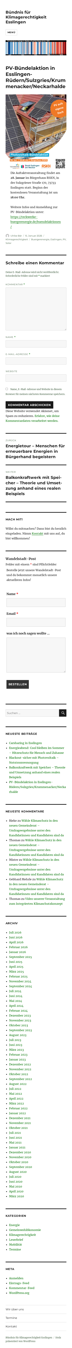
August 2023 (17, 1035)
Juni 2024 (15, 996)
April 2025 (16, 966)
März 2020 (16, 1196)
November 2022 (20, 1069)
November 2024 (20, 981)
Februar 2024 (18, 1010)
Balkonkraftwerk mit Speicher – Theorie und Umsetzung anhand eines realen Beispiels (37, 772)
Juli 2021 (15, 1132)
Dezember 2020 (20, 1152)
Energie (14, 1225)
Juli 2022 (15, 1089)
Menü (11, 32)
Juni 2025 (15, 962)
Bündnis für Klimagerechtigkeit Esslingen (26, 17)
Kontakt (37, 533)
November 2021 (20, 1123)
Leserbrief (16, 1239)
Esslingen (56, 239)
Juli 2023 (15, 1040)
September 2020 (20, 1167)
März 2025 (16, 971)
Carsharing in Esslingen (25, 743)
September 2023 (20, 1030)
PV (64, 239)
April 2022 (16, 1098)
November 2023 (20, 1020)
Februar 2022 (18, 1108)
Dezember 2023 (20, 1015)
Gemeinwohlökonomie (25, 1230)
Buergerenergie (40, 239)
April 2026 (16, 942)
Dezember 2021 (19, 1118)
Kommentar (15, 284)
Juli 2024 (15, 991)
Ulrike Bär (16, 235)
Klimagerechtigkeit (17, 239)
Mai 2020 (15, 1186)
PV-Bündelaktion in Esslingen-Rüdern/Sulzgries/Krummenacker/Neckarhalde (37, 787)
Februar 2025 (18, 976)
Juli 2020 (15, 1176)
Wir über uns (15, 1309)
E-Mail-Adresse (18, 354)
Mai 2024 (15, 1001)
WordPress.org (19, 1293)
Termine (15, 1249)
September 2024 (20, 986)
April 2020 (16, 1191)
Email (12, 614)
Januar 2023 (17, 1059)
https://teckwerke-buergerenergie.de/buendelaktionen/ (35, 221)
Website (11, 371)
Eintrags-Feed (19, 1283)
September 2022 (20, 1079)
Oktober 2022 (18, 1074)
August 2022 (18, 1084)
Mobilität (15, 1244)
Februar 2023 (18, 1054)
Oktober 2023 (18, 1025)
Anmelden (16, 1278)
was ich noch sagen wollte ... (28, 633)
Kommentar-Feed (21, 1288)
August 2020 (18, 1172)
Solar (8, 243)
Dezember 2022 (20, 1064)
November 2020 (20, 1157)
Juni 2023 (15, 1045)
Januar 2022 (17, 1113)
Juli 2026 (15, 932)
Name (11, 337)
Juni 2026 (16, 937)
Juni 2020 (15, 1181)
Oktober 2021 (18, 1128)
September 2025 (20, 957)
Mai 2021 (15, 1142)
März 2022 (16, 1103)
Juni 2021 (15, 1137)
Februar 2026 (18, 947)
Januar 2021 (17, 1147)
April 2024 (16, 1005)
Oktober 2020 (18, 1162)
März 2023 (16, 1049)
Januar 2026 (17, 952)
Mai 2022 (15, 1093)
